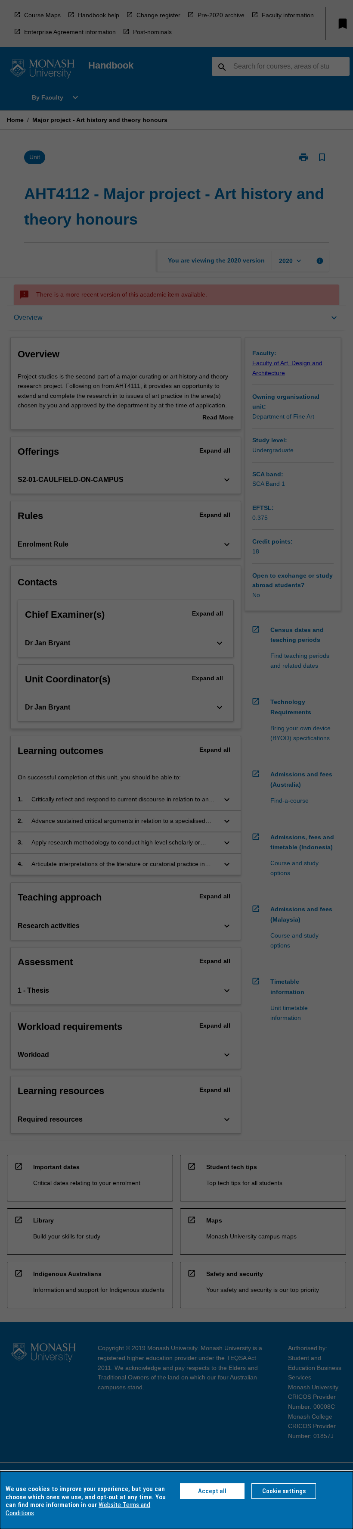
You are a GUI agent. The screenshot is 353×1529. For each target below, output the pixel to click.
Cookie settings (284, 1491)
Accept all (212, 1491)
